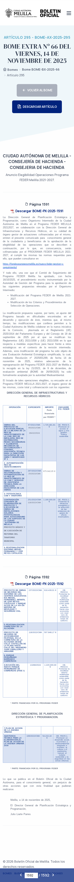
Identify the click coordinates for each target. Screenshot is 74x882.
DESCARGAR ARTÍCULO (40, 107)
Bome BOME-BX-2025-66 (41, 69)
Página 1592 (38, 577)
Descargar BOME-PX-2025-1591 (38, 211)
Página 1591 (38, 204)
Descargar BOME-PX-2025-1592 (39, 584)
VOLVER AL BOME (39, 90)
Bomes (12, 70)
